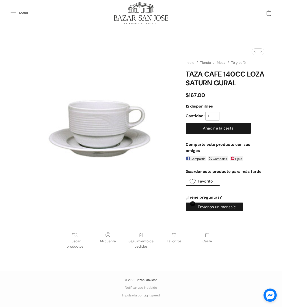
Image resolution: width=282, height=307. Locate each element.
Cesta (207, 241)
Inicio (190, 62)
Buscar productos (75, 244)
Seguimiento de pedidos (141, 244)
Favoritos (174, 241)
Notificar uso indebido (141, 287)
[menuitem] (255, 52)
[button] (141, 13)
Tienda (205, 62)
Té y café (238, 62)
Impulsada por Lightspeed (141, 295)
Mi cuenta (108, 241)
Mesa (221, 62)
